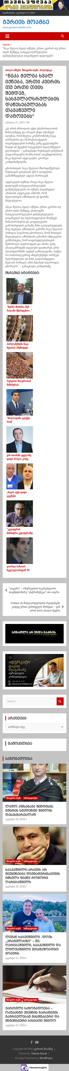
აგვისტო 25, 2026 (15, 886)
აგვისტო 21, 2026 (15, 958)
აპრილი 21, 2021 (15, 122)
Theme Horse (39, 1053)
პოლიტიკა (46, 70)
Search (60, 701)
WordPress (45, 1058)
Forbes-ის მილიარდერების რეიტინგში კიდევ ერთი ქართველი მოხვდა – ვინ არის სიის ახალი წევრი (35, 607)
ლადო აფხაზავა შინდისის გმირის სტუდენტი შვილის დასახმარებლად (29, 811)
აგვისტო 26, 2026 (15, 819)
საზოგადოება (18, 759)
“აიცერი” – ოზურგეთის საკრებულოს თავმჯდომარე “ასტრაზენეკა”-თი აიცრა (34, 590)
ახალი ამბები (13, 70)
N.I (28, 122)
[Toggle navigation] (7, 36)
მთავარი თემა (30, 70)
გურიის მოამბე (26, 22)
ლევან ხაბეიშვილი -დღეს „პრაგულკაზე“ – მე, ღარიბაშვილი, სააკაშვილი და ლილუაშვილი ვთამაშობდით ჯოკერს (33, 945)
